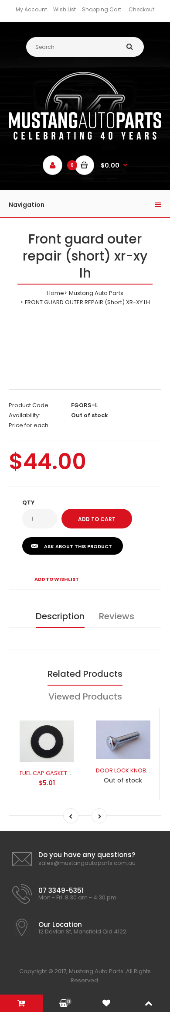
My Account (31, 9)
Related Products (85, 674)
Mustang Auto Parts (96, 293)
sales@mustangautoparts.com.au (87, 863)
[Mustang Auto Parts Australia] (85, 138)
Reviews (116, 616)
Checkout (141, 9)
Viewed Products (85, 696)
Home (55, 293)
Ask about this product (78, 546)
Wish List (64, 9)
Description (60, 616)
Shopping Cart (101, 9)
